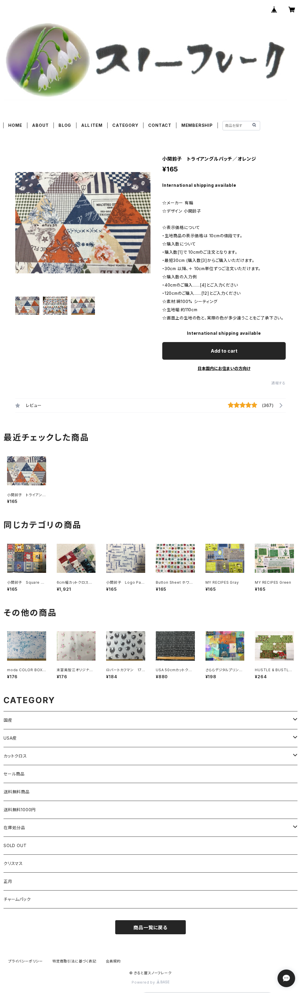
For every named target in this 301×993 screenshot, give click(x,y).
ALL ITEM (91, 125)
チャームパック (17, 899)
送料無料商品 (17, 791)
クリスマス (13, 863)
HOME (15, 125)
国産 (8, 720)
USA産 (10, 738)
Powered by (144, 982)
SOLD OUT (15, 845)
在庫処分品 (14, 827)
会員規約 (113, 961)
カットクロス (15, 755)
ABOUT (40, 125)
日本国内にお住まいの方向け (224, 368)
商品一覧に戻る (150, 927)
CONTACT (159, 125)
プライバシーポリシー (25, 961)
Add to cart (224, 351)
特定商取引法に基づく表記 (74, 961)
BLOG (64, 125)
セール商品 (14, 773)
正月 (8, 881)
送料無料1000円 (20, 809)
